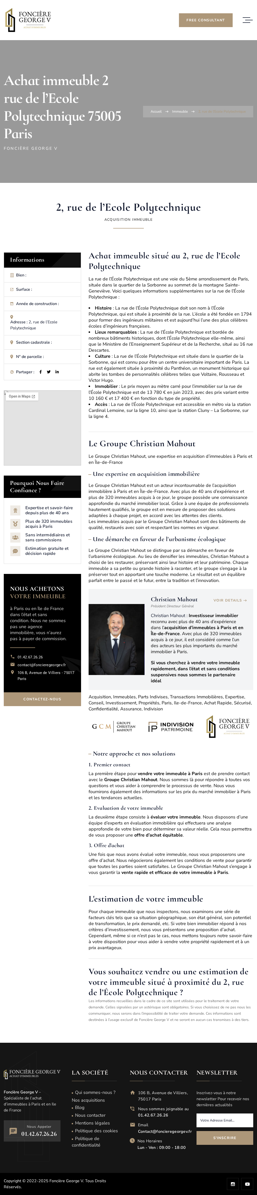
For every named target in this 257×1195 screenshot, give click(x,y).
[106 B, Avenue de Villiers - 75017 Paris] (12, 672)
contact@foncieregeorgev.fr (42, 665)
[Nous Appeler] (13, 1131)
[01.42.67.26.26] (12, 656)
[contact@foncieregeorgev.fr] (12, 664)
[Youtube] (247, 1184)
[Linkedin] (57, 372)
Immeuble (180, 111)
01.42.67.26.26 (30, 657)
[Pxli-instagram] (233, 1184)
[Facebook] (40, 372)
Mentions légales (92, 1123)
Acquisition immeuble (128, 219)
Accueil (156, 111)
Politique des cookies (96, 1131)
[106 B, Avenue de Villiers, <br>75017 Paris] (132, 1092)
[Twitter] (49, 372)
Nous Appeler (39, 1126)
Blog (80, 1107)
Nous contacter (90, 1115)
